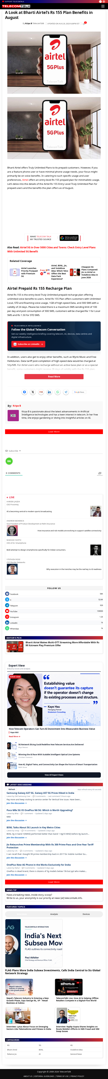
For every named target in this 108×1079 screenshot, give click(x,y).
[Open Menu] (103, 6)
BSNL (41, 1049)
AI (39, 1054)
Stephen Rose (13, 559)
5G (40, 1045)
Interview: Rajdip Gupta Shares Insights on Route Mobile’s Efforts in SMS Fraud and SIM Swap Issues (77, 1029)
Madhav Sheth (14, 540)
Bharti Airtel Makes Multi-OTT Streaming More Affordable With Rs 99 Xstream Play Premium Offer (62, 644)
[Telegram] (66, 392)
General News (76, 1054)
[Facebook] (24, 392)
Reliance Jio (12, 1054)
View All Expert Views (54, 775)
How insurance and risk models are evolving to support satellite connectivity (69, 530)
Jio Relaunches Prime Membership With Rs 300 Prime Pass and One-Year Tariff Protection (50, 846)
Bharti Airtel (12, 1049)
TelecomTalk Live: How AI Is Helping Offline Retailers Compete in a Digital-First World (77, 999)
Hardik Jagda (13, 501)
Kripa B (28, 23)
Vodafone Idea (76, 1049)
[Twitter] (33, 392)
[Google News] (79, 392)
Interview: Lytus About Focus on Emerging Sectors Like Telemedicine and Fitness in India (28, 1027)
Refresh (12, 789)
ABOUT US (27, 1076)
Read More (54, 376)
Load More (54, 431)
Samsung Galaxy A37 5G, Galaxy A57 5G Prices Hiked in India (40, 793)
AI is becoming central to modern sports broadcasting (29, 511)
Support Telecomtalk (14, 1)
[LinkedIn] (49, 392)
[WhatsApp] (57, 392)
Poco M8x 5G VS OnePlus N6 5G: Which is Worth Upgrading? (40, 810)
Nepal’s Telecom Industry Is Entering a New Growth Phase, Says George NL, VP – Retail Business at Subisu (27, 1000)
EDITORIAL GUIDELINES (44, 1076)
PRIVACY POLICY (77, 1076)
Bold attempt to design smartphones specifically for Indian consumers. (36, 550)
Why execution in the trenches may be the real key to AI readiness (73, 569)
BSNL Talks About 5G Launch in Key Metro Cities (33, 827)
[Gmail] (41, 392)
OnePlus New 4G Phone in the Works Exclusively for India (39, 864)
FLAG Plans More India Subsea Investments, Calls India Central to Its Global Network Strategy (52, 972)
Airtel (25, 179)
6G (8, 1045)
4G (71, 1045)
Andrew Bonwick (15, 521)
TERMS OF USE (62, 1076)
